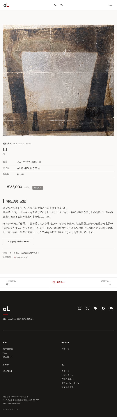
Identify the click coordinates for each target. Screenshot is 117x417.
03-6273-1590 (14, 403)
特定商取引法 (67, 387)
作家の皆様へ (67, 379)
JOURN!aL (7, 371)
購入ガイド (8, 356)
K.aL (5, 353)
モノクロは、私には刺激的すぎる (24, 253)
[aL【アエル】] (6, 4)
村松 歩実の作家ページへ (18, 241)
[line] (95, 308)
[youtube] (111, 308)
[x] (87, 308)
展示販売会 (8, 349)
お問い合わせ (67, 375)
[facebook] (103, 308)
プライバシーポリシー (71, 383)
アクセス (65, 371)
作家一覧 (65, 349)
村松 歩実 (7, 143)
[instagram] (79, 308)
